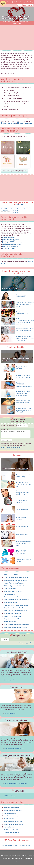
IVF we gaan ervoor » (9, 248)
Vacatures (11, 856)
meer (18, 204)
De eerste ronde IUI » (9, 241)
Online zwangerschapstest (13, 748)
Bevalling (30, 2)
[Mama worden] (5, 210)
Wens (17, 2)
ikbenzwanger (3, 3)
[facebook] (30, 858)
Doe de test (8, 680)
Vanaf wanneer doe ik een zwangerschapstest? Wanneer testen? (24, 492)
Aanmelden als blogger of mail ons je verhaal (16, 845)
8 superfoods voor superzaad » (12, 243)
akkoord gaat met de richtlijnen (11, 447)
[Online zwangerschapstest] (17, 729)
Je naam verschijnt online (9, 425)
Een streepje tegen (10, 594)
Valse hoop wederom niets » (11, 244)
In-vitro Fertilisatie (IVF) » (10, 239)
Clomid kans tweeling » (10, 246)
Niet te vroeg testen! (22, 509)
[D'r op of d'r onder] (25, 208)
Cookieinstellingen (16, 858)
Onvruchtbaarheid (10, 621)
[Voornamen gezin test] (17, 661)
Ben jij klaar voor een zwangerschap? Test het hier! (23, 484)
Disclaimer (30, 856)
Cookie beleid (5, 858)
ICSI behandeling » (8, 237)
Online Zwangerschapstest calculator (16, 468)
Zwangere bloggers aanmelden (14, 783)
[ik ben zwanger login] (12, 2)
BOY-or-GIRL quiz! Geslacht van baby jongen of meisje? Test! (24, 552)
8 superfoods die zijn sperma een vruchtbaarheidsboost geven (25, 304)
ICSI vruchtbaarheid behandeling (14, 288)
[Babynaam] (7, 169)
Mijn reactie (4, 429)
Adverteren (4, 856)
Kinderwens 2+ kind (25, 123)
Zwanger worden (11, 21)
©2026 (23, 856)
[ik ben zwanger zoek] (14, 2)
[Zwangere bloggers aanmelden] (17, 764)
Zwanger (23, 2)
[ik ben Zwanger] (4, 21)
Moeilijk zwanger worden (23, 21)
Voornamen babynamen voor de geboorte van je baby (23, 543)
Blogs (9, 2)
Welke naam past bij (22, 526)
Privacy (25, 858)
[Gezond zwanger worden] (15, 212)
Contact (17, 856)
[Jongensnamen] (17, 696)
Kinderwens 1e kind (9, 123)
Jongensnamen (9, 713)
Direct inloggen (24, 643)
